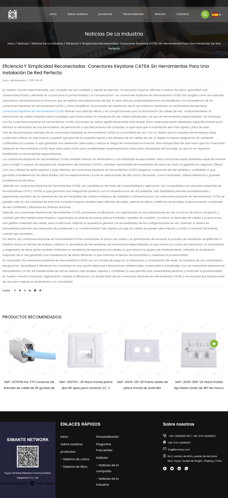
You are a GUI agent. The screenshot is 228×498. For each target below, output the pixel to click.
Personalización (133, 14)
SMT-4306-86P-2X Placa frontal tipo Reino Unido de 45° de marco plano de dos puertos (198, 388)
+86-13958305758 (179, 436)
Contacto (183, 14)
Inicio (53, 14)
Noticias (160, 14)
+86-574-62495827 (204, 436)
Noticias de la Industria (47, 43)
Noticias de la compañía (164, 17)
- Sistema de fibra (73, 466)
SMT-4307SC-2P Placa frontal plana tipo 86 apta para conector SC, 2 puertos (85, 388)
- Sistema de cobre (74, 459)
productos (105, 14)
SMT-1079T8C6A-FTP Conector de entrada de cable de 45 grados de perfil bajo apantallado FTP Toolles (29, 388)
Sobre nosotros (77, 14)
